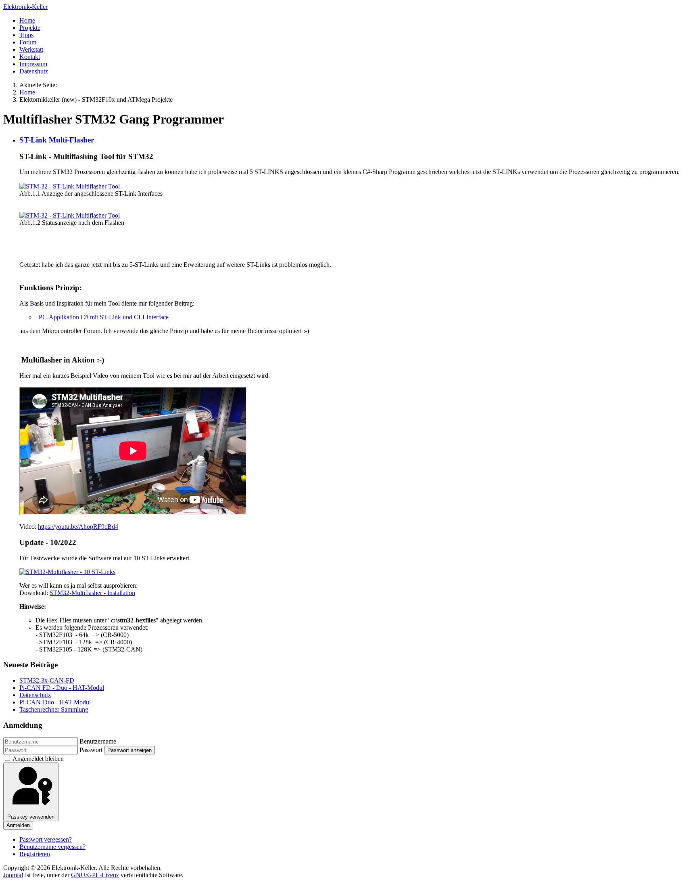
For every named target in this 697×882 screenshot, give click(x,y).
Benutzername (97, 741)
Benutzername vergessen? (52, 846)
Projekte (29, 27)
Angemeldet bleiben (38, 758)
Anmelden (18, 825)
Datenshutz (33, 71)
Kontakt (29, 56)
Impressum (33, 64)
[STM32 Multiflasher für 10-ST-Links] (67, 571)
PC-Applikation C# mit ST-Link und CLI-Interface (104, 317)
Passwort (90, 749)
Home (27, 20)
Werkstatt (31, 49)
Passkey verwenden (30, 817)
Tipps (26, 34)
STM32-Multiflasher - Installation (92, 592)
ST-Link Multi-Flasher (56, 140)
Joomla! (13, 875)
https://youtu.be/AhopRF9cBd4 (78, 526)
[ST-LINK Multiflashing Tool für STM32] (69, 186)
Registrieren (34, 854)
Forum (27, 42)
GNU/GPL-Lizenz (95, 875)
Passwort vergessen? (45, 839)
